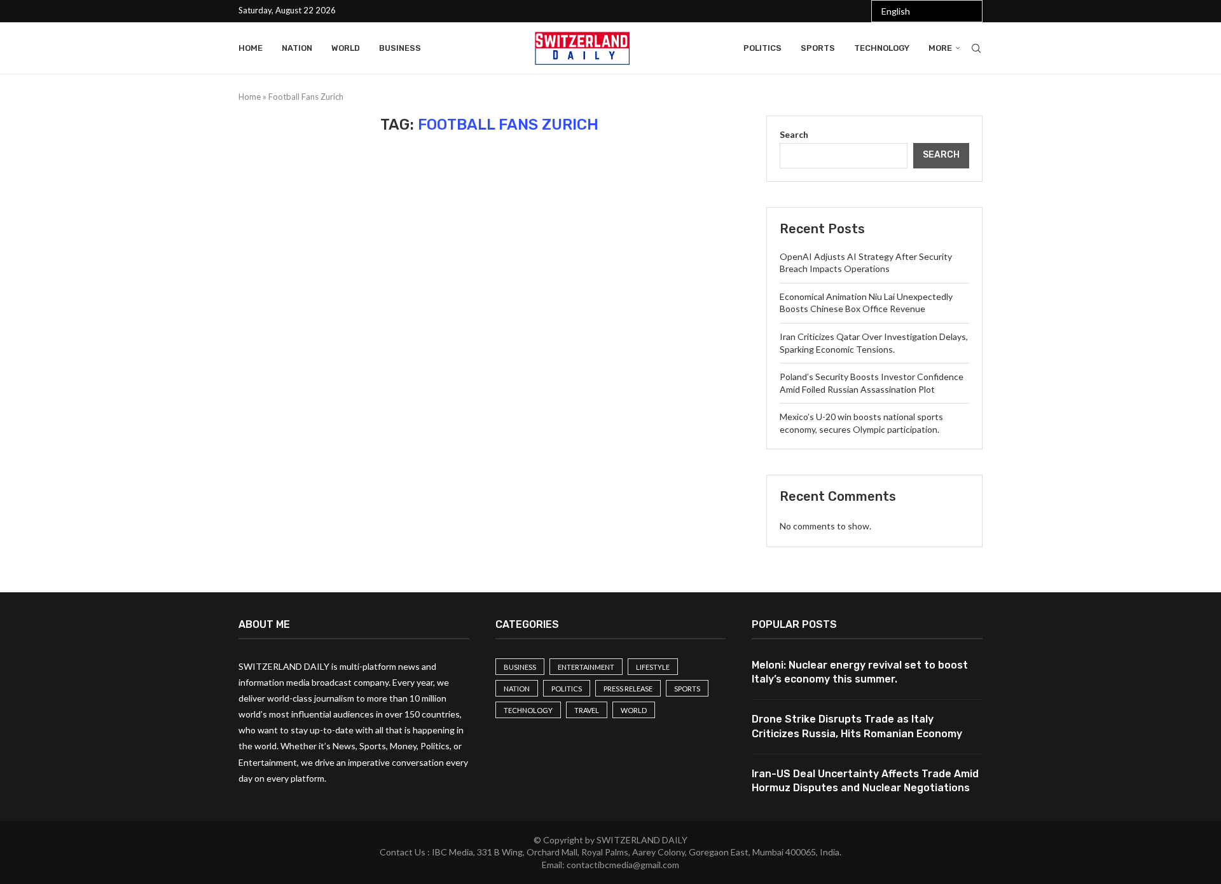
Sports (818, 48)
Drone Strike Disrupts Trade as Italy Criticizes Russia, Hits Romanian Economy (857, 726)
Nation (297, 48)
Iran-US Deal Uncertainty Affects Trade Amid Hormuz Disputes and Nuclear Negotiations (865, 781)
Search (794, 134)
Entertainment (586, 667)
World (345, 48)
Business (400, 48)
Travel (586, 710)
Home (250, 48)
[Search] (976, 48)
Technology (881, 48)
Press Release (628, 688)
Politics (762, 48)
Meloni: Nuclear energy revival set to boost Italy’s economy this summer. (860, 672)
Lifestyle (653, 667)
